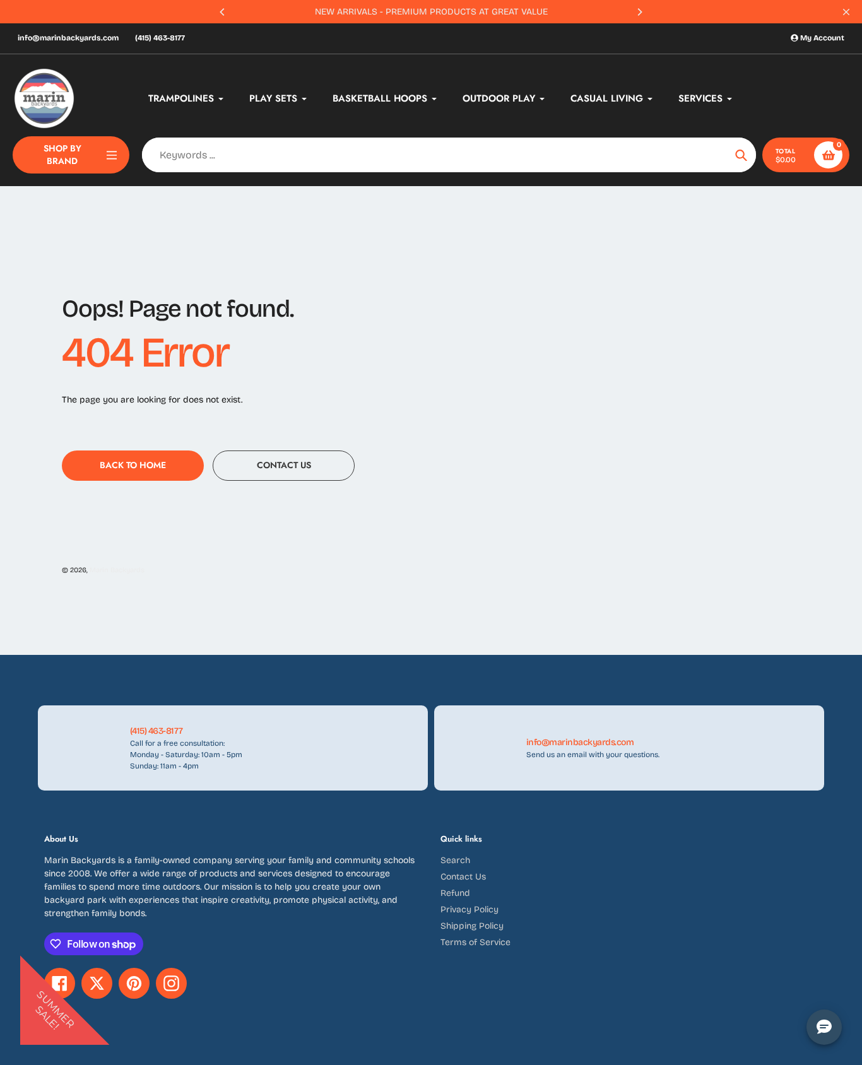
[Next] (639, 12)
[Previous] (222, 12)
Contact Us (463, 876)
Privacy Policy (469, 909)
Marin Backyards (117, 570)
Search (455, 860)
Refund (455, 893)
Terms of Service (475, 942)
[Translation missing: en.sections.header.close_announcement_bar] (846, 12)
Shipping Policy (472, 926)
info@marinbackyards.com (68, 37)
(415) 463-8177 (160, 37)
